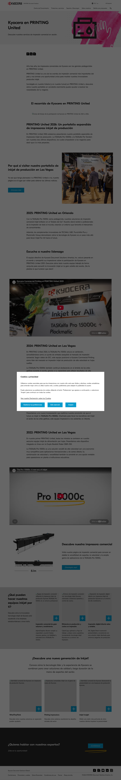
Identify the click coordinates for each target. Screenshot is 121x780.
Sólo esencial (55, 405)
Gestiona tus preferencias (32, 405)
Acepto (70, 405)
